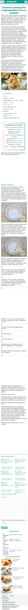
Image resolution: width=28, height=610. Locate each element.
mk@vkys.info (5, 598)
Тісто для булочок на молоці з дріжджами (20, 479)
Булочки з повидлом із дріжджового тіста (6, 479)
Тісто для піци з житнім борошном (15, 550)
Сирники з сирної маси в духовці (18, 568)
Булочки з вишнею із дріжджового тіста (6, 490)
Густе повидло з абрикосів (17, 559)
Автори (12, 595)
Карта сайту (5, 600)
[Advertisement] (14, 170)
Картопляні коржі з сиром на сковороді (18, 586)
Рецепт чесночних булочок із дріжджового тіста (20, 491)
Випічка (13, 140)
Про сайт (4, 595)
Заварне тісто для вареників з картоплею (15, 540)
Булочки (20, 140)
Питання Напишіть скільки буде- (13, 520)
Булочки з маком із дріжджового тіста (20, 467)
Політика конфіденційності (9, 604)
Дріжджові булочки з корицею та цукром (6, 467)
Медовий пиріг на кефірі (15, 534)
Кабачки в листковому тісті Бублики (18, 577)
